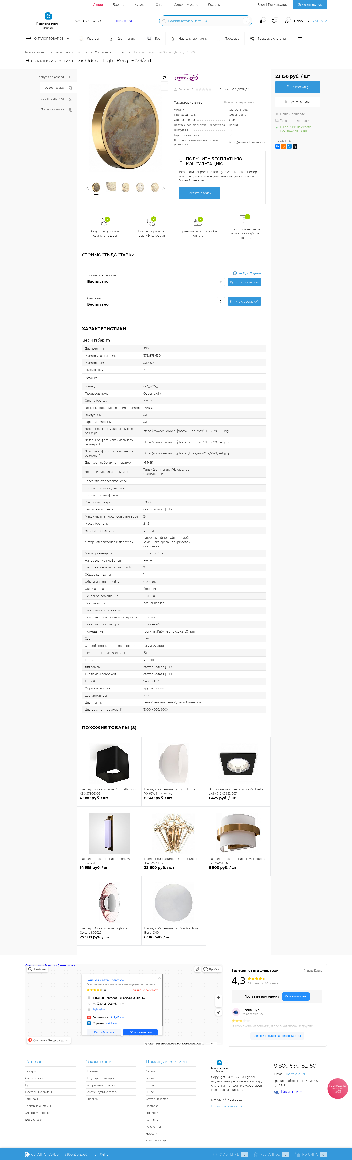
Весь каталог (34, 1119)
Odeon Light (237, 114)
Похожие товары (52, 109)
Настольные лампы (38, 1092)
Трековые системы (38, 1105)
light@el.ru (124, 21)
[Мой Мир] (289, 146)
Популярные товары (100, 1078)
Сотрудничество (186, 5)
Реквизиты (153, 1126)
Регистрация (278, 5)
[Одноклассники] (283, 146)
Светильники (34, 1078)
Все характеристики (239, 102)
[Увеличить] (126, 128)
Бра (28, 1085)
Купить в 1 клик (300, 102)
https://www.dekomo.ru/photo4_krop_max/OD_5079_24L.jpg (186, 453)
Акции (98, 5)
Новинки (92, 1071)
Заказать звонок (310, 4)
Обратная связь (44, 1154)
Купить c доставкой (244, 282)
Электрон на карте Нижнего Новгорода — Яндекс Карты (176, 1044)
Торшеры (31, 1098)
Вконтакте (291, 1092)
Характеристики (52, 98)
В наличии (93, 1098)
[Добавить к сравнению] (164, 87)
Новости (151, 1133)
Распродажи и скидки (101, 1085)
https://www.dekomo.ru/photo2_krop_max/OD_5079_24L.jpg (186, 431)
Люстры (30, 1071)
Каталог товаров (49, 38)
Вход (261, 5)
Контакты (152, 1119)
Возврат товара (156, 1140)
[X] (295, 146)
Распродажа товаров (338, 1088)
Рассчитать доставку (295, 121)
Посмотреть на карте (227, 1106)
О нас (160, 5)
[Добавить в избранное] (164, 78)
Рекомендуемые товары (102, 1092)
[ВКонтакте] (277, 146)
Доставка (214, 5)
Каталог (140, 5)
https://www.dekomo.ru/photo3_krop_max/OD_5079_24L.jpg (186, 442)
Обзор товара (54, 87)
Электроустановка (37, 1112)
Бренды (119, 5)
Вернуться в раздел (50, 77)
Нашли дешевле (292, 114)
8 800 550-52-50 (88, 21)
